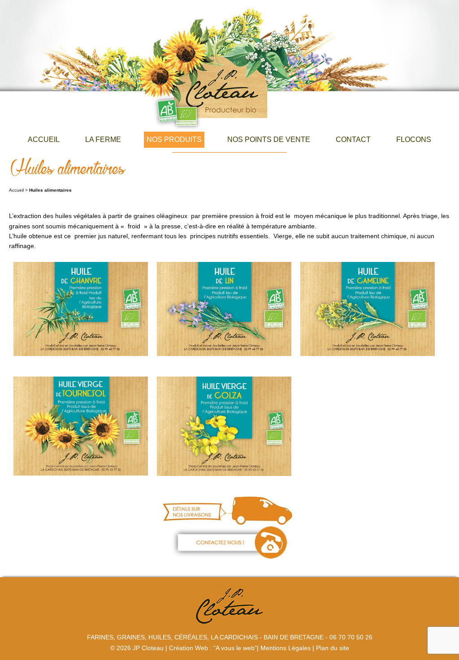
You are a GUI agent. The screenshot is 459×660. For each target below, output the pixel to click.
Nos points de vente (268, 139)
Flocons (413, 139)
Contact (353, 139)
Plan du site (332, 647)
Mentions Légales (285, 647)
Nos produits (174, 139)
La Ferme (103, 139)
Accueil (44, 139)
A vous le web (235, 647)
